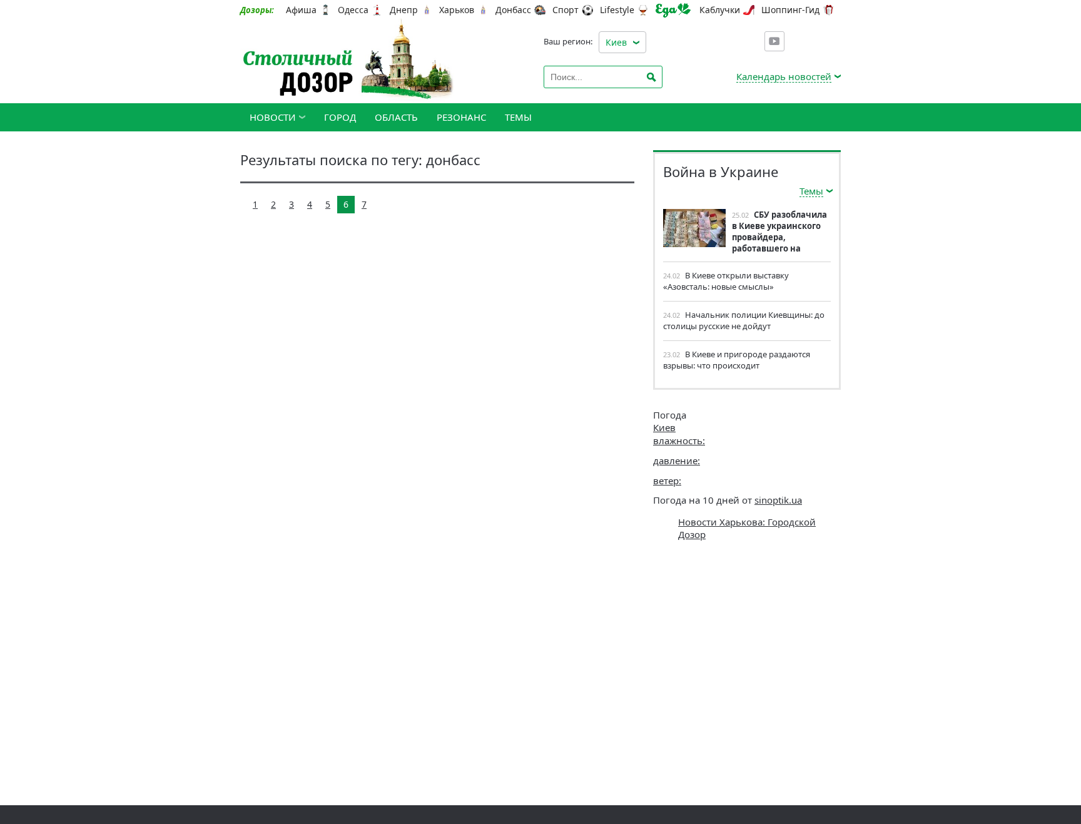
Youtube (774, 41)
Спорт (565, 10)
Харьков (456, 10)
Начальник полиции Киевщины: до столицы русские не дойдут (744, 320)
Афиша (301, 10)
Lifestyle (617, 10)
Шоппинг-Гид (790, 10)
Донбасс (513, 10)
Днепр (404, 10)
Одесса (353, 10)
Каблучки (719, 10)
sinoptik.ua (778, 500)
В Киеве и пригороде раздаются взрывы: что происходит (736, 359)
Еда (673, 10)
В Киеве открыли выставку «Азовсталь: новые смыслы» (726, 281)
